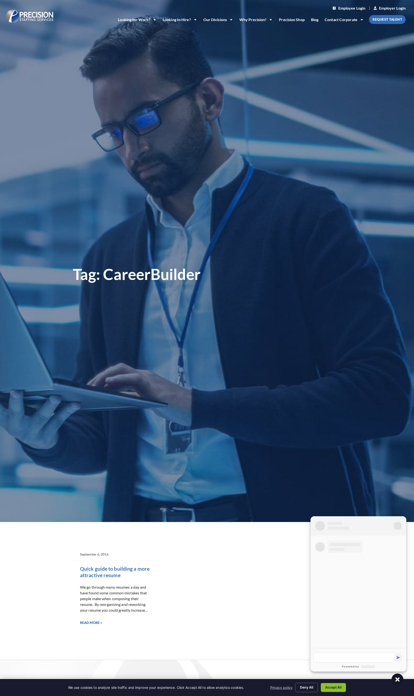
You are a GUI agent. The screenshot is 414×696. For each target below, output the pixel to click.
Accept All (333, 687)
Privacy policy (281, 687)
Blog (316, 20)
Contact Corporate (346, 20)
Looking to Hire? (181, 20)
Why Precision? (257, 20)
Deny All (306, 687)
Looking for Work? (138, 20)
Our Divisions (219, 20)
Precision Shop (293, 20)
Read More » (91, 623)
